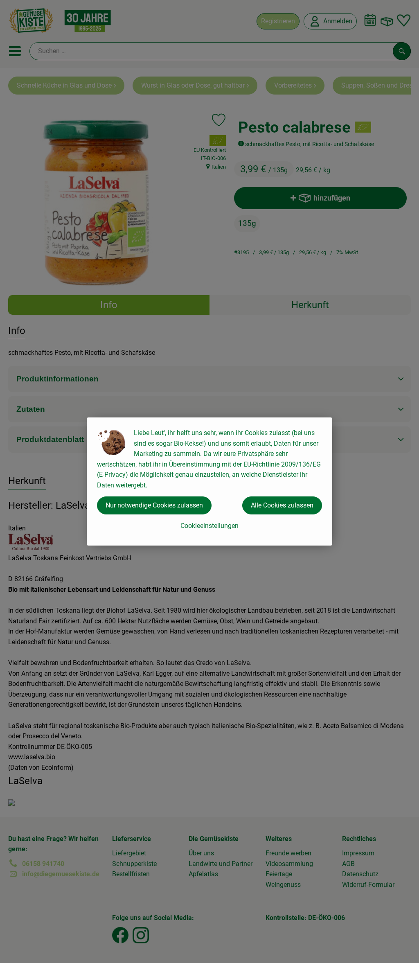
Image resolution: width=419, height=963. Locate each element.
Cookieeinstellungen (209, 526)
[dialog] (209, 481)
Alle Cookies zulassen (282, 505)
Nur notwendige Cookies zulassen (154, 505)
